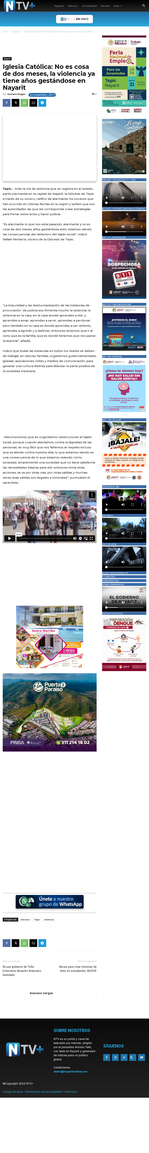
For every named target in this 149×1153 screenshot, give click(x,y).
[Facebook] (6, 103)
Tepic (37, 919)
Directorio (71, 1091)
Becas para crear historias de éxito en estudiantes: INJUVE (78, 969)
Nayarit (16, 31)
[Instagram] (115, 1057)
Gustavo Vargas (16, 94)
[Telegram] (42, 103)
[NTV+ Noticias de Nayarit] (19, 6)
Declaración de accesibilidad (44, 1091)
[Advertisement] (73, 46)
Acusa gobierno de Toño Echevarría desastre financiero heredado (22, 971)
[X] (15, 103)
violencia (49, 919)
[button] (143, 5)
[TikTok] (124, 1057)
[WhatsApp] (24, 103)
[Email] (33, 103)
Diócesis (25, 919)
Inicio (6, 31)
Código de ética (13, 1091)
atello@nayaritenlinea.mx (70, 1071)
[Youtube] (141, 1057)
